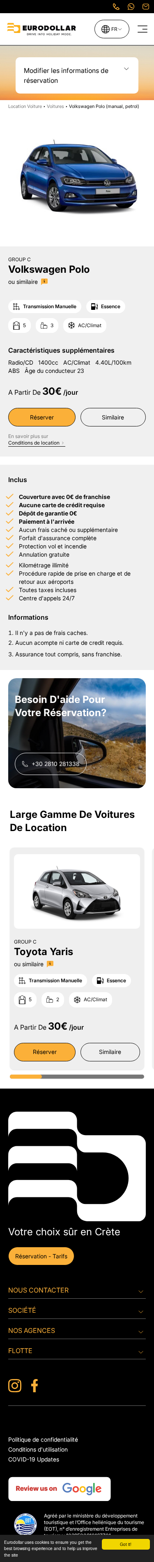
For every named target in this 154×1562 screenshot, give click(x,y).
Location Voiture (25, 106)
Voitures (55, 106)
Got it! (125, 1544)
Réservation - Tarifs (41, 1256)
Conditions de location (34, 443)
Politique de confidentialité (43, 1439)
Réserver (42, 417)
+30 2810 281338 (56, 763)
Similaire (113, 417)
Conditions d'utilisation (38, 1449)
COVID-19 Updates (33, 1459)
